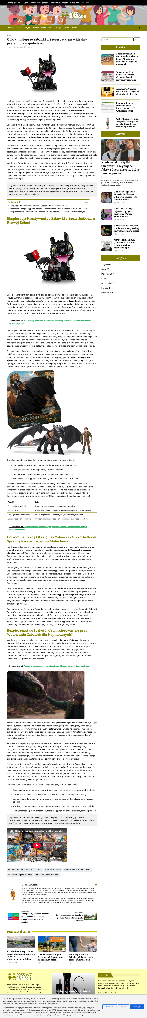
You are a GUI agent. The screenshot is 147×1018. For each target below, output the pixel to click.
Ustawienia (110, 1007)
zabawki (66, 550)
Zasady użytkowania (71, 3)
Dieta (50, 28)
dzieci (85, 820)
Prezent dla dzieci (53, 869)
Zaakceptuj (137, 1007)
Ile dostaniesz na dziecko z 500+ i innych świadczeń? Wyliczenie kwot (125, 107)
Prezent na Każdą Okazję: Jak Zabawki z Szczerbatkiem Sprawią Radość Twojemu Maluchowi (48, 209)
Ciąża (43, 28)
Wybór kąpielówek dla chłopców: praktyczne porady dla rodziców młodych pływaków (127, 122)
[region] (73, 1006)
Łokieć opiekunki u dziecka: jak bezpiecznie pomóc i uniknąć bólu (81, 957)
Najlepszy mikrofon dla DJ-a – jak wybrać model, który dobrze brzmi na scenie (73, 994)
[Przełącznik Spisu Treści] (85, 202)
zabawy (13, 580)
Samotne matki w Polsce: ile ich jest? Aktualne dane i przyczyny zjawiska (126, 76)
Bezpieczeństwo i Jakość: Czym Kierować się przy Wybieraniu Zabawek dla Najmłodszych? (48, 212)
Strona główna (13, 3)
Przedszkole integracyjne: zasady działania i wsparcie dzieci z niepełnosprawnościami (21, 955)
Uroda (66, 28)
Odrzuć (123, 1007)
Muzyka (19, 28)
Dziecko (10, 28)
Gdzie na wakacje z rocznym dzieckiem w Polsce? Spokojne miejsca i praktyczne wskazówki (127, 58)
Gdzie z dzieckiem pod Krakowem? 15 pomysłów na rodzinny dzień (50, 957)
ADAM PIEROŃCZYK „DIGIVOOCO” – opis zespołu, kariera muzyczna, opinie (124, 244)
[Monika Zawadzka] (13, 893)
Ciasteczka (55, 3)
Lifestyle (58, 28)
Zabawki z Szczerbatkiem (47, 875)
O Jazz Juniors (29, 3)
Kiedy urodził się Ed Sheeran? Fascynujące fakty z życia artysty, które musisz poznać (120, 167)
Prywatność (42, 3)
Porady (74, 28)
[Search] (139, 27)
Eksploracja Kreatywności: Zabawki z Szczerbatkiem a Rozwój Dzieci (38, 206)
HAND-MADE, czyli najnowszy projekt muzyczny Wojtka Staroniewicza (123, 212)
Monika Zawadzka (17, 47)
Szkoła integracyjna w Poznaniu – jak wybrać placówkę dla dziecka (127, 91)
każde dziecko (32, 166)
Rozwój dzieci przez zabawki (77, 869)
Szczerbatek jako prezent (20, 875)
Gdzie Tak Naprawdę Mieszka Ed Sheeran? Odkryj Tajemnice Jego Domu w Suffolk (125, 195)
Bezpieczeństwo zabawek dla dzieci (24, 869)
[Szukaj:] (117, 39)
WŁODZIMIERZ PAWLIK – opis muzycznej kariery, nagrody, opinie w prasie (127, 228)
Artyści (27, 28)
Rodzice (36, 28)
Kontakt (85, 3)
